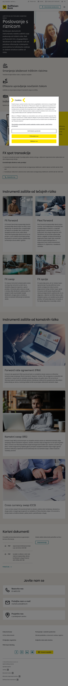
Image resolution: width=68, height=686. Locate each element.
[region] (34, 121)
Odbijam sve (34, 141)
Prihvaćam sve (34, 136)
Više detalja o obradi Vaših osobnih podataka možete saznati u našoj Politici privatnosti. (32, 125)
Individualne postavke (34, 131)
